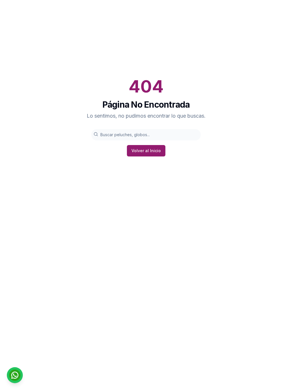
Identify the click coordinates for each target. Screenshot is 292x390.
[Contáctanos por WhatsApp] (15, 375)
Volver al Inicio (146, 150)
